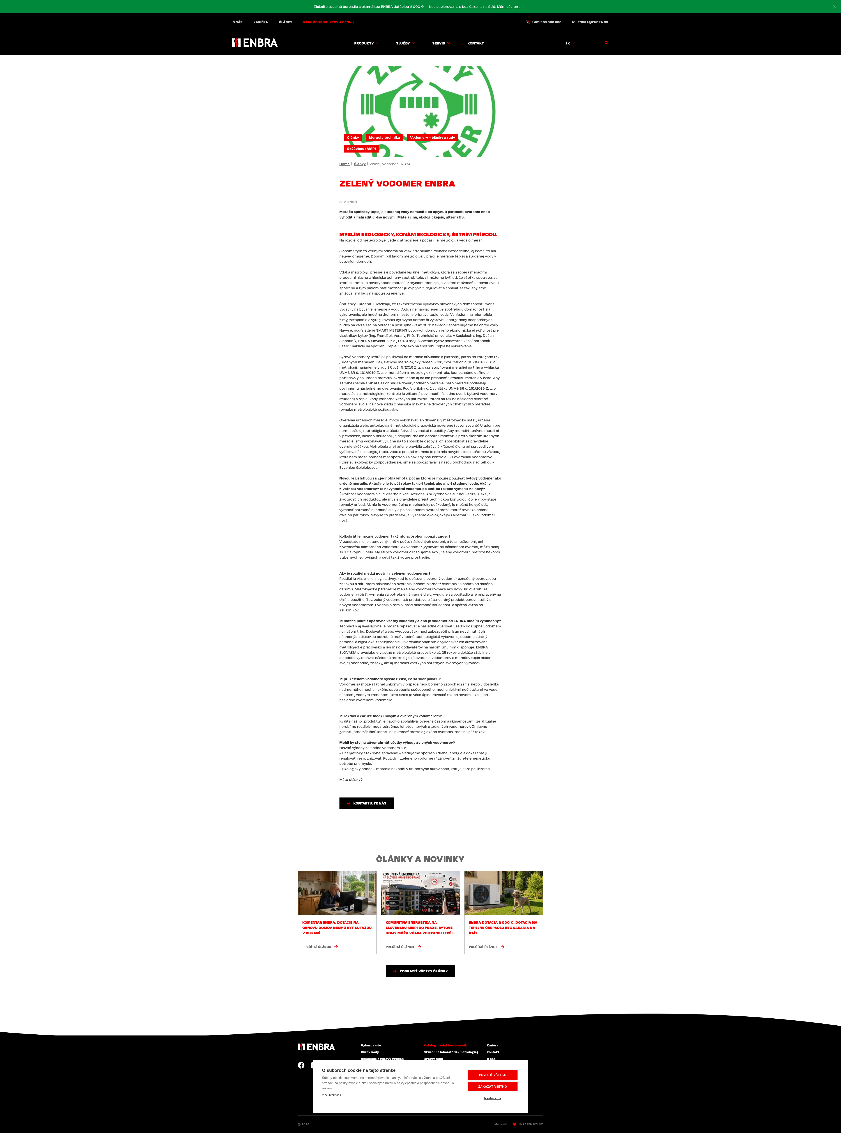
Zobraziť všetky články (424, 971)
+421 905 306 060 (547, 22)
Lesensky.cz (533, 1124)
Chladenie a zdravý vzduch (382, 1059)
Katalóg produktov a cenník (329, 22)
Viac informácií (331, 1095)
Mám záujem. (508, 6)
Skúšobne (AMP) (361, 148)
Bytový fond (433, 1059)
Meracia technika (384, 137)
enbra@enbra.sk (593, 22)
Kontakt (476, 43)
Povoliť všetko (493, 1075)
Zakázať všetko (492, 1086)
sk (567, 43)
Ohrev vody (370, 1052)
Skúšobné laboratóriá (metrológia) (451, 1052)
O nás (238, 22)
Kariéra (261, 22)
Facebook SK (301, 1065)
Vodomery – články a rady (432, 137)
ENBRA (316, 1047)
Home (344, 164)
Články (285, 22)
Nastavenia (492, 1098)
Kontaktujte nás (370, 803)
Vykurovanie (371, 1045)
